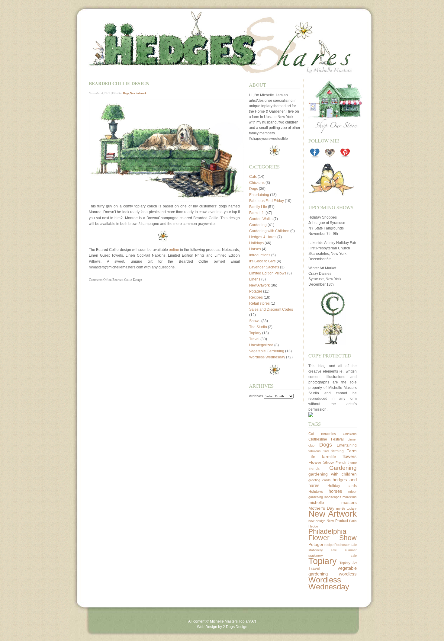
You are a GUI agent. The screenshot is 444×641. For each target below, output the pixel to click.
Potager (255, 291)
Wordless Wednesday (267, 357)
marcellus (350, 497)
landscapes (332, 497)
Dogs (126, 93)
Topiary (255, 333)
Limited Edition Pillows (267, 273)
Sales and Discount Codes (271, 309)
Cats (253, 177)
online (174, 250)
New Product (337, 521)
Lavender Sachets (264, 267)
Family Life (258, 207)
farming (337, 451)
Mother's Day (321, 508)
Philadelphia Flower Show (332, 535)
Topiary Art (348, 563)
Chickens (257, 183)
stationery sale (322, 550)
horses (335, 491)
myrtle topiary (346, 508)
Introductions (259, 255)
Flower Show (321, 462)
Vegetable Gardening (266, 351)
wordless (348, 573)
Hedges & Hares (262, 237)
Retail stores (259, 303)
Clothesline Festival (326, 439)
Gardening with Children (269, 231)
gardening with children (332, 474)
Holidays (256, 243)
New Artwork (138, 93)
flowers (350, 456)
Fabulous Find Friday (266, 201)
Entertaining (259, 195)
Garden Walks (260, 219)
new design (316, 521)
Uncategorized (261, 345)
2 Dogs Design (235, 627)
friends (314, 468)
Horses (255, 249)
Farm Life (257, 213)
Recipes (256, 297)
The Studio (258, 327)
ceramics (328, 434)
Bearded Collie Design (119, 83)
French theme (346, 462)
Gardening (258, 225)
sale (354, 544)
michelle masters (332, 502)
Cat (311, 434)
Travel (254, 339)
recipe (328, 544)
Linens (254, 279)
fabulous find (318, 451)
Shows (254, 321)
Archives (256, 396)
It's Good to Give (262, 261)
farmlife (329, 456)
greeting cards (319, 480)
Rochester (342, 544)
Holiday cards (342, 486)
